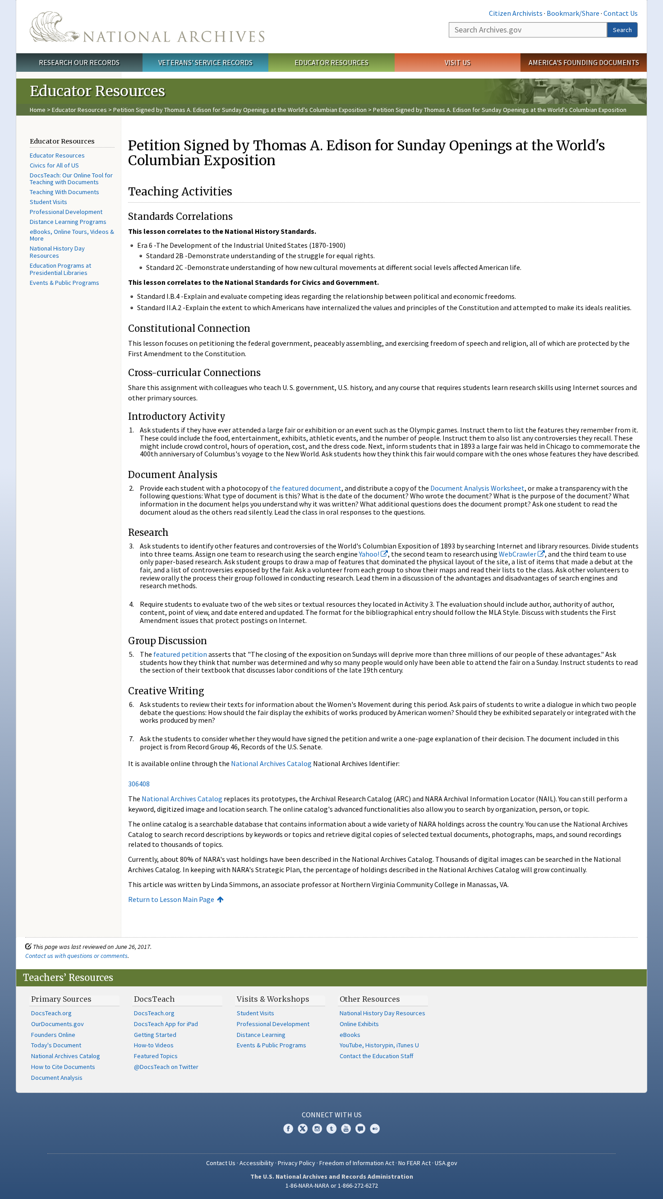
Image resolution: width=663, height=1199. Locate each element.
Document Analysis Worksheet (477, 488)
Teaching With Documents (64, 192)
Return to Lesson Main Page (171, 899)
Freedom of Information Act (356, 1163)
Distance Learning (261, 1035)
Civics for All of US (54, 165)
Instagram (317, 1128)
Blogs (360, 1128)
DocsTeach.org (51, 1013)
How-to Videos (154, 1045)
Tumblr (331, 1128)
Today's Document (56, 1045)
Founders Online (53, 1035)
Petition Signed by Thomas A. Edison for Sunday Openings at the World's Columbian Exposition (240, 110)
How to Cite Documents (63, 1067)
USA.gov (446, 1163)
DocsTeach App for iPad (166, 1024)
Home (38, 110)
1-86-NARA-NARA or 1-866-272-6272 (331, 1185)
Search (622, 30)
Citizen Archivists (516, 13)
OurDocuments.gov (57, 1024)
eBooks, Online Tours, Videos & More (72, 235)
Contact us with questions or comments (76, 956)
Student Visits (48, 202)
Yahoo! (370, 553)
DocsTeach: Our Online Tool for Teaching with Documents (71, 178)
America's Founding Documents (584, 62)
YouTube (346, 1128)
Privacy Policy (296, 1163)
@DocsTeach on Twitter (166, 1067)
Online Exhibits (359, 1024)
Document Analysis (57, 1078)
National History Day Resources (57, 252)
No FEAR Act (414, 1163)
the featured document (305, 488)
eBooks (350, 1035)
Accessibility (256, 1163)
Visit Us (457, 62)
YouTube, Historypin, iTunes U (379, 1045)
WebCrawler (518, 553)
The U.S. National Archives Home (147, 26)
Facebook (288, 1128)
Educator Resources (331, 62)
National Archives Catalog (271, 763)
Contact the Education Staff (376, 1056)
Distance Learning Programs (68, 222)
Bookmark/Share (573, 13)
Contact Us (620, 13)
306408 (139, 783)
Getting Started (155, 1035)
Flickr (374, 1128)
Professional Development (66, 212)
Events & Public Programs (64, 283)
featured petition (180, 654)
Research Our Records (79, 62)
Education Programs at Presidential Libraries (60, 269)
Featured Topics (156, 1056)
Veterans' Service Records (205, 62)
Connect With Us (332, 1114)
